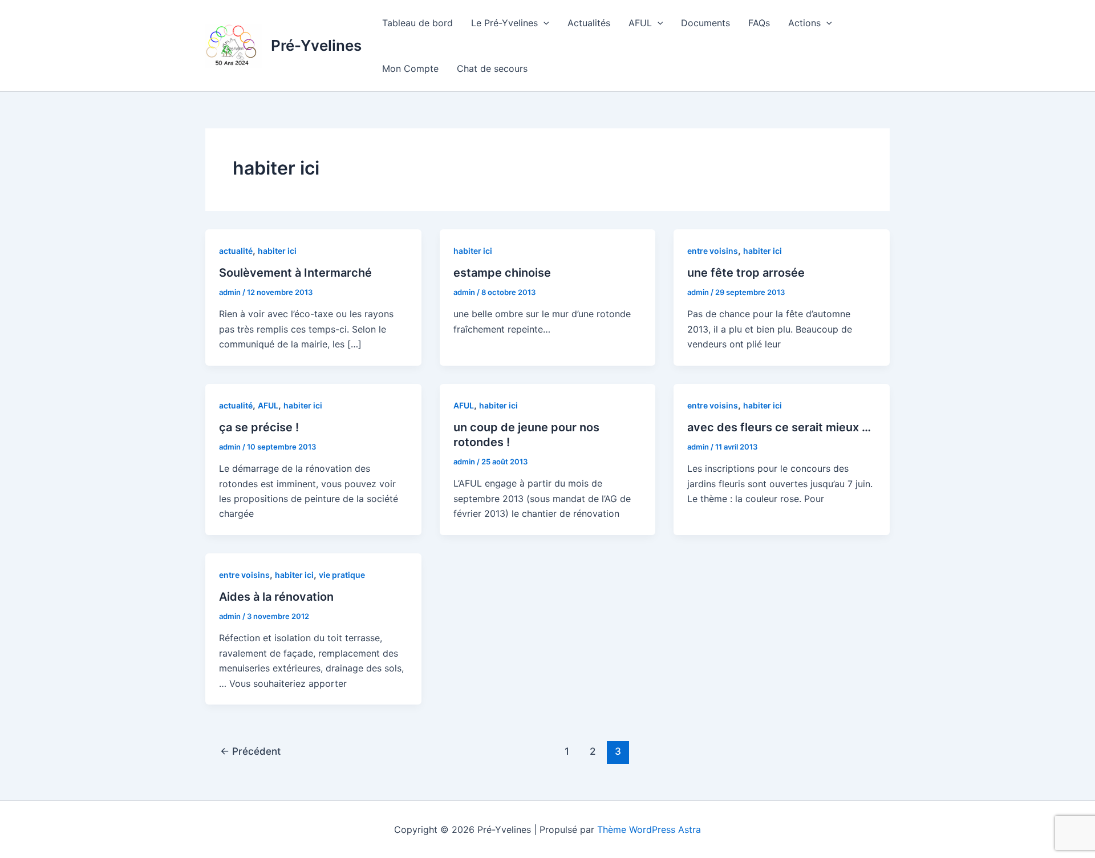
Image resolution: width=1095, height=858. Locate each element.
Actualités (588, 23)
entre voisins (712, 251)
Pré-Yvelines (316, 45)
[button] (543, 23)
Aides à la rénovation (276, 597)
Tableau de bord (417, 23)
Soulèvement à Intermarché (295, 273)
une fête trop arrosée (746, 273)
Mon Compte (410, 68)
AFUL (640, 23)
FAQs (759, 23)
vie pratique (342, 575)
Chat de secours (492, 68)
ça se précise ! (259, 427)
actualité (236, 251)
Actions (804, 23)
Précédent (250, 751)
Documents (705, 23)
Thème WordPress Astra (649, 829)
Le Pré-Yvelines (504, 23)
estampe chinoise (502, 273)
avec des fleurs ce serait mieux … (779, 427)
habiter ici (277, 251)
